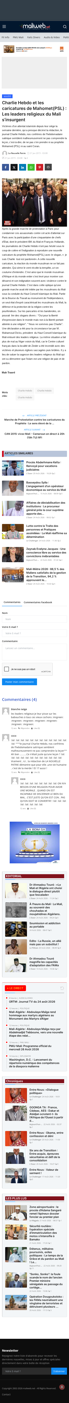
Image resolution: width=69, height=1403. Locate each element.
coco (13, 735)
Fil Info (5, 37)
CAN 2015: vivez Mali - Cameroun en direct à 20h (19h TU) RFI (34, 435)
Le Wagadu (34, 1220)
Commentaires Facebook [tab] (38, 602)
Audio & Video (52, 37)
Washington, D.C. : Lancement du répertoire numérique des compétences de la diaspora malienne (34, 1063)
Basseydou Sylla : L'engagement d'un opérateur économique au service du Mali (46, 486)
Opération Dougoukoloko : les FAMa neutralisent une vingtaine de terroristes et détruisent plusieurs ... (46, 1301)
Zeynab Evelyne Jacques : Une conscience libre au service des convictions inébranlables (46, 552)
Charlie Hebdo (25, 390)
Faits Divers (33, 37)
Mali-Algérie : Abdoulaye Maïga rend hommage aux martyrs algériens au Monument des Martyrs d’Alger (32, 1015)
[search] (65, 26)
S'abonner (59, 1371)
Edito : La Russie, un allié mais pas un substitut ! (45, 942)
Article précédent (36, 415)
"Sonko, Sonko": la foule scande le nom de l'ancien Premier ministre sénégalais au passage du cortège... (46, 1280)
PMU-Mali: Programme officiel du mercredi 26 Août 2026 (30, 1047)
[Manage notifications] (62, 1387)
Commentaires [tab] (12, 602)
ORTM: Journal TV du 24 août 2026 (32, 1001)
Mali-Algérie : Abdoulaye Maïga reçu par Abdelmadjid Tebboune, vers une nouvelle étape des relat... (36, 1032)
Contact (6, 1394)
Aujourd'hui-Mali (33, 493)
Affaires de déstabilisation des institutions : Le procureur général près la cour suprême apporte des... (45, 508)
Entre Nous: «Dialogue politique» (43, 1091)
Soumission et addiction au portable (44, 925)
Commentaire (10, 641)
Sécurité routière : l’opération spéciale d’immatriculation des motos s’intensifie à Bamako (43, 1232)
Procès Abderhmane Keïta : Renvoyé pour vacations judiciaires (43, 466)
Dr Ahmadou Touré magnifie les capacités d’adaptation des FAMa (44, 962)
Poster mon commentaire (19, 681)
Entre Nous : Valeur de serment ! (43, 1171)
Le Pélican (33, 948)
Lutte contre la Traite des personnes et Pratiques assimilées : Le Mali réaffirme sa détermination (46, 531)
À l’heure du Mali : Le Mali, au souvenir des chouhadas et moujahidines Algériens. (46, 909)
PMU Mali (18, 37)
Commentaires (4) (19, 699)
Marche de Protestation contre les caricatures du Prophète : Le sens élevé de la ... (34, 421)
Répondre (25, 728)
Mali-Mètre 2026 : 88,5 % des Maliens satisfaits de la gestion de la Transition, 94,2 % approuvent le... (46, 574)
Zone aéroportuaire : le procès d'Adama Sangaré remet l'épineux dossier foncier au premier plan (45, 1212)
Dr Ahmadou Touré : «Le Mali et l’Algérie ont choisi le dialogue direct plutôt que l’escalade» (45, 889)
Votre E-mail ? (10, 627)
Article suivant (32, 429)
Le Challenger (32, 540)
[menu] (4, 26)
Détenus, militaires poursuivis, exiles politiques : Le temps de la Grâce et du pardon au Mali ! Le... (46, 1255)
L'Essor (29, 473)
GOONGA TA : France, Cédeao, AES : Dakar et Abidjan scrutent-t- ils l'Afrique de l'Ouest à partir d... (46, 1114)
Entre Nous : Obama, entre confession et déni (46, 1134)
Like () (37, 728)
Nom (5, 613)
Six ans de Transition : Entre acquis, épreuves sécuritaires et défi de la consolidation (44, 1155)
